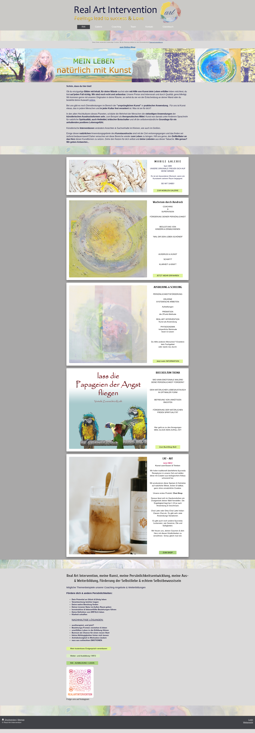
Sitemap (21, 720)
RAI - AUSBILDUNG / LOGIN (82, 663)
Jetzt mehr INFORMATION (168, 361)
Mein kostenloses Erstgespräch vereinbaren (88, 648)
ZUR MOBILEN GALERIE (167, 190)
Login (250, 720)
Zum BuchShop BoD (167, 447)
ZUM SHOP (168, 553)
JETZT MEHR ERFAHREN (168, 275)
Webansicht (248, 722)
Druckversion (10, 720)
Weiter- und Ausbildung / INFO (83, 656)
